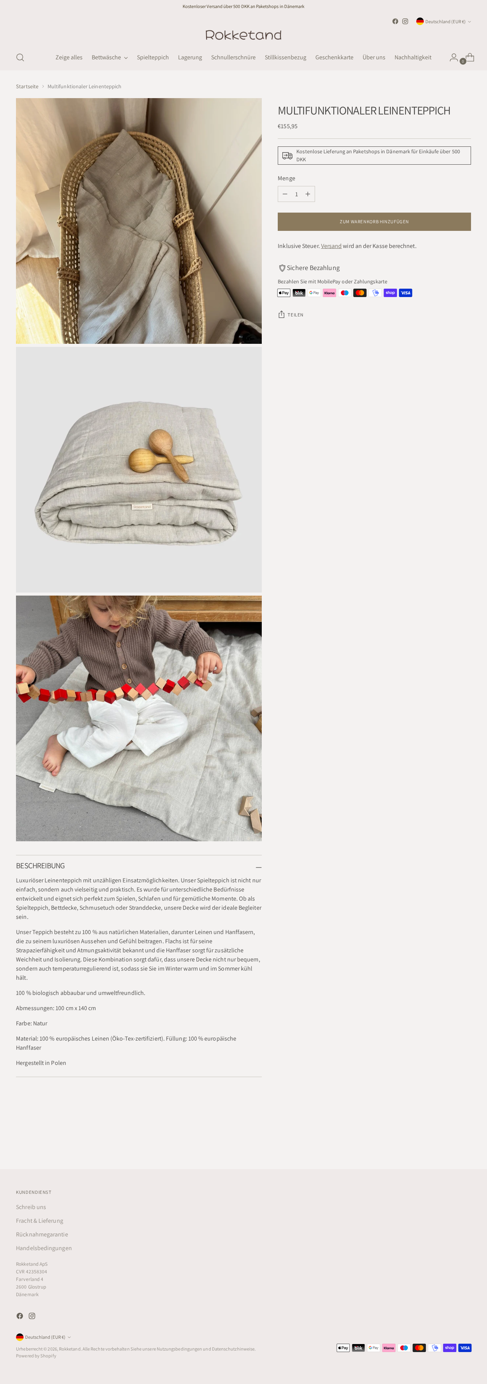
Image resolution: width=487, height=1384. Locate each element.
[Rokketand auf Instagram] (405, 21)
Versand (331, 246)
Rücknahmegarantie (42, 1234)
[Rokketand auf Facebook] (395, 21)
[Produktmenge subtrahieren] (285, 194)
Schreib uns (31, 1207)
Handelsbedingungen (44, 1248)
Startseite (27, 86)
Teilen (296, 314)
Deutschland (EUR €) (445, 21)
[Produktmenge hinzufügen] (308, 194)
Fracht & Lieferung (39, 1221)
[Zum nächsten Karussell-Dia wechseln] (464, 1142)
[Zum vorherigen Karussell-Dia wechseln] (447, 1143)
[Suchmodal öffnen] (20, 57)
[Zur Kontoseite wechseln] (450, 57)
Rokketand (70, 1349)
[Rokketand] (243, 35)
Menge (286, 178)
